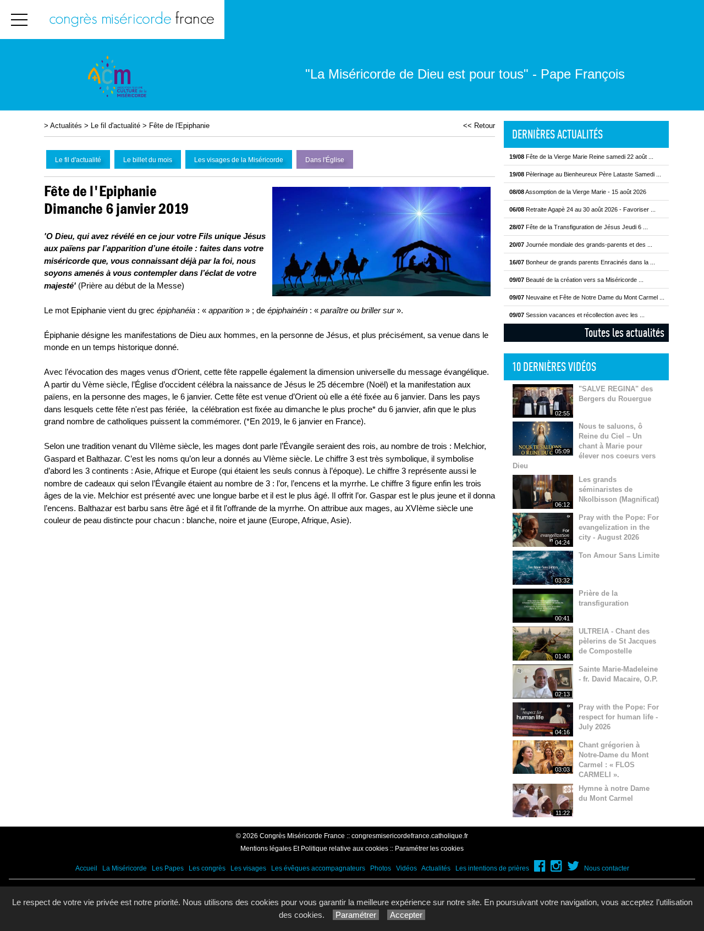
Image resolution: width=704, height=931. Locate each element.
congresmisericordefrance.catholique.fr (409, 836)
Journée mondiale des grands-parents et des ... (580, 244)
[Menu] (19, 19)
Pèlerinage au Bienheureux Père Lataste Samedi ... (585, 174)
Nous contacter (606, 868)
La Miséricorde (124, 868)
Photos (380, 868)
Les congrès (207, 868)
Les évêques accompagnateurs (318, 868)
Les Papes (168, 868)
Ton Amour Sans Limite (619, 555)
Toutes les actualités (624, 332)
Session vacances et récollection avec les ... (577, 315)
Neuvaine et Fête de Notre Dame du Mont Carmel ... (586, 297)
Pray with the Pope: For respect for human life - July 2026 (619, 717)
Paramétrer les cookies (429, 848)
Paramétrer (355, 914)
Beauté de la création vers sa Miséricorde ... (576, 279)
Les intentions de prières (492, 868)
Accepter (406, 914)
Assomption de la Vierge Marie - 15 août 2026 (577, 192)
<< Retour (479, 125)
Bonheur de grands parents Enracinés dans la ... (582, 262)
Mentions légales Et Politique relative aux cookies (314, 848)
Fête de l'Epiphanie (179, 125)
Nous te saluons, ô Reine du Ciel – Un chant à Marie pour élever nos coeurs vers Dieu (584, 446)
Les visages (248, 868)
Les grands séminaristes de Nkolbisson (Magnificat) (619, 489)
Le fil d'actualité (115, 125)
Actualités (66, 125)
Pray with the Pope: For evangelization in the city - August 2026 (619, 527)
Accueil (86, 868)
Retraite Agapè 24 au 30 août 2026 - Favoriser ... (582, 209)
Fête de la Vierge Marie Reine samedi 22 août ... (581, 156)
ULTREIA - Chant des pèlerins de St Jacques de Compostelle (617, 641)
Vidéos (406, 868)
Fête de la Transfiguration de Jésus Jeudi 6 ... (578, 227)
